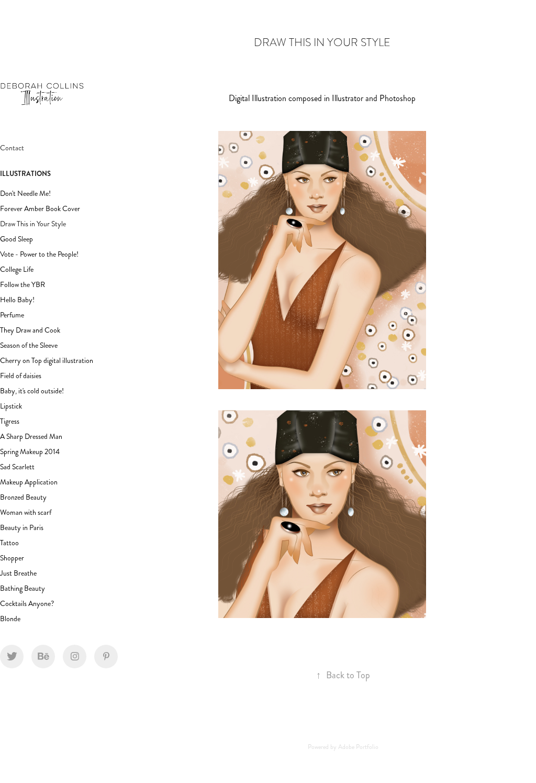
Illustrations (25, 174)
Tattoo (9, 543)
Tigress (9, 421)
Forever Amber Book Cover (40, 209)
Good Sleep (16, 239)
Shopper (12, 558)
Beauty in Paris (21, 528)
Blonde (10, 619)
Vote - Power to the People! (39, 254)
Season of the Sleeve (29, 345)
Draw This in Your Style (33, 224)
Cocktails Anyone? (27, 604)
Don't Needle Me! (25, 193)
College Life (17, 269)
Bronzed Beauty (23, 497)
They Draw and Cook (30, 330)
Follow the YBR (22, 285)
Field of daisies (20, 376)
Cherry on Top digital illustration (46, 361)
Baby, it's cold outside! (32, 391)
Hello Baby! (17, 300)
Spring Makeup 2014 (30, 452)
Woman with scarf (25, 512)
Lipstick (11, 406)
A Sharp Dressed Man (31, 437)
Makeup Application (29, 482)
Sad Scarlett (17, 467)
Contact (12, 148)
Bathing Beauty (22, 588)
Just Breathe (18, 573)
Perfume (12, 315)
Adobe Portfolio (358, 747)
